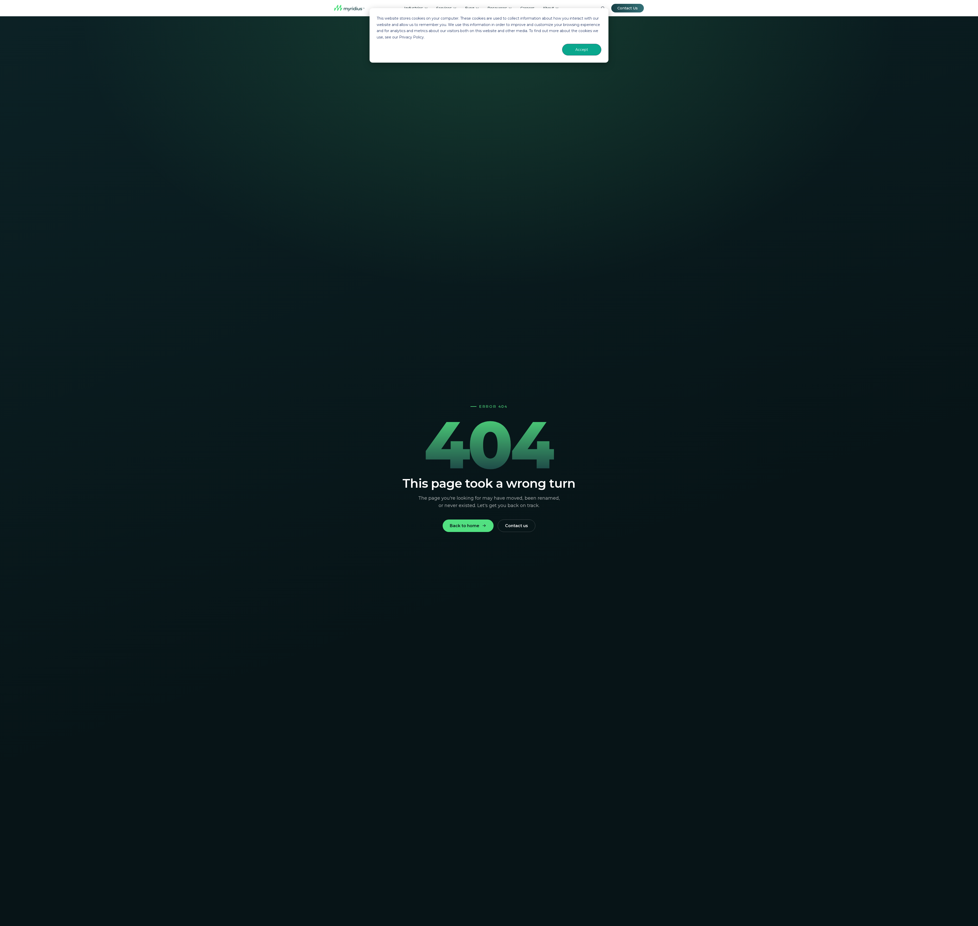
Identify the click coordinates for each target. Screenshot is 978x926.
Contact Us (627, 8)
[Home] (349, 8)
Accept (581, 49)
